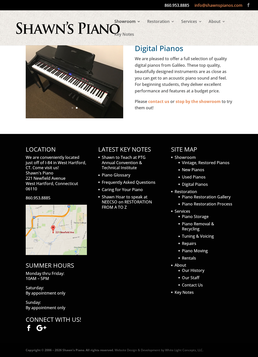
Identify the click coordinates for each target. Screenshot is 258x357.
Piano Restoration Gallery (206, 197)
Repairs (189, 243)
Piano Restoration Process (207, 204)
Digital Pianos (195, 184)
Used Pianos (194, 177)
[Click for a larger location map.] (56, 253)
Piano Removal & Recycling (198, 226)
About (214, 22)
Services (189, 22)
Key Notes (124, 34)
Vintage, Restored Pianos (206, 162)
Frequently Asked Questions (128, 182)
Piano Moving (195, 251)
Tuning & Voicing (198, 236)
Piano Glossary (116, 175)
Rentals (189, 258)
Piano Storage (195, 216)
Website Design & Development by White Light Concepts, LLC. (159, 350)
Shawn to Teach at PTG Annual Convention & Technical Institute (124, 163)
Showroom (125, 22)
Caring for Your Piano (122, 189)
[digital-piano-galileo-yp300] (74, 117)
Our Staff (190, 277)
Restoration (158, 22)
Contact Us (192, 285)
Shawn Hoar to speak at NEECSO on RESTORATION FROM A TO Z (127, 202)
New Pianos (193, 169)
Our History (193, 270)
